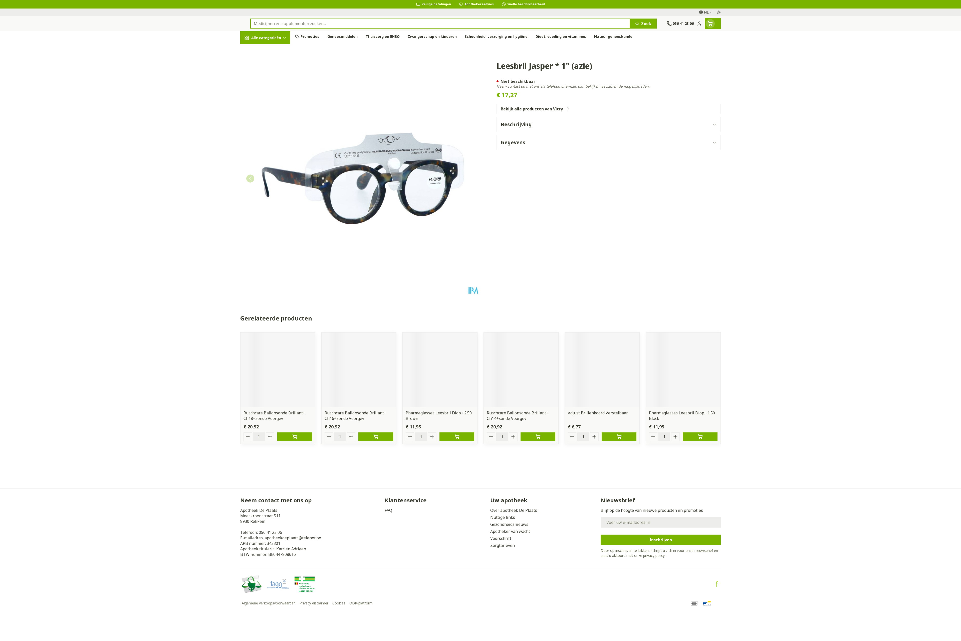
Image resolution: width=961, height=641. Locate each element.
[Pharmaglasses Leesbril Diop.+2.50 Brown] (440, 370)
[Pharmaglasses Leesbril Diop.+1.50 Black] (683, 370)
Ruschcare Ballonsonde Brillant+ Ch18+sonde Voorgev (274, 415)
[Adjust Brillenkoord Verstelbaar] (602, 370)
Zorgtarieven (502, 545)
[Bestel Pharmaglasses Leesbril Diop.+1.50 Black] (700, 436)
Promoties (254, 49)
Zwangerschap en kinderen (272, 106)
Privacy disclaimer (314, 603)
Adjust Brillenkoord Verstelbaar (598, 413)
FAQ (388, 510)
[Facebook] (717, 584)
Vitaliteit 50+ (272, 121)
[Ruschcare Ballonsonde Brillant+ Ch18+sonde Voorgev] (278, 370)
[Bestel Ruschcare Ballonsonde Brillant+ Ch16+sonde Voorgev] (375, 436)
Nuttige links (502, 517)
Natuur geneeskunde (272, 135)
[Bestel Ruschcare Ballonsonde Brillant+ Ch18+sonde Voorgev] (294, 436)
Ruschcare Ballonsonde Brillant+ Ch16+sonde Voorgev (355, 415)
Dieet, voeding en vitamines (272, 88)
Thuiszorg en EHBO (272, 149)
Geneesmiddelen (272, 176)
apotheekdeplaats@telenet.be (293, 538)
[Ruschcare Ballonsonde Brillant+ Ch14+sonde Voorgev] (521, 370)
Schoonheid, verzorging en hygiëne (272, 67)
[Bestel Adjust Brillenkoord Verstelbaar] (619, 436)
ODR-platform (361, 603)
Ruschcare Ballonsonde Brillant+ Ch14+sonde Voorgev (518, 415)
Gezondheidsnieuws (509, 524)
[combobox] (440, 24)
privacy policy (653, 555)
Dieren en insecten (272, 163)
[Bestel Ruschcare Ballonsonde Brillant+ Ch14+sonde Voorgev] (538, 436)
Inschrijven (660, 540)
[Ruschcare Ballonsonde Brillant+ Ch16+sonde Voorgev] (359, 370)
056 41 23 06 (270, 532)
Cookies (338, 603)
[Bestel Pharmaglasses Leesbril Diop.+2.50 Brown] (456, 436)
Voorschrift (500, 538)
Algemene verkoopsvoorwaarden (269, 603)
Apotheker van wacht (510, 531)
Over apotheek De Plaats (513, 510)
